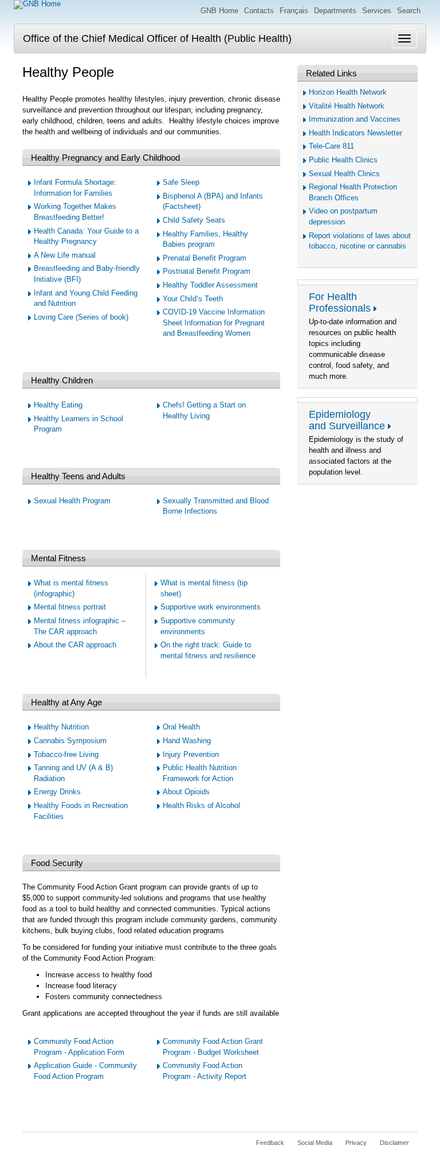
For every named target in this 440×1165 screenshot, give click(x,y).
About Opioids (186, 791)
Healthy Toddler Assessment (210, 285)
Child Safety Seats (194, 220)
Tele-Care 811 (331, 146)
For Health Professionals (340, 302)
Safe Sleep (181, 182)
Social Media (314, 1142)
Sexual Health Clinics (344, 173)
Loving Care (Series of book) (81, 317)
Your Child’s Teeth (193, 298)
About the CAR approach (75, 644)
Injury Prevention (191, 754)
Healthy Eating (58, 405)
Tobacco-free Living (66, 754)
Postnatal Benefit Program (206, 271)
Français (294, 10)
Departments (335, 10)
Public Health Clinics (343, 160)
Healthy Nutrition (61, 727)
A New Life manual (65, 255)
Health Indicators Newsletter (355, 133)
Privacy (356, 1142)
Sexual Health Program (72, 500)
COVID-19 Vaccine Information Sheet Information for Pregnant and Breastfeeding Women (214, 322)
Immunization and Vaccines (354, 119)
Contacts (259, 10)
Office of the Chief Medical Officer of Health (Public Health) (157, 38)
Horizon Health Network (348, 92)
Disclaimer (394, 1142)
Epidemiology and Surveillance (347, 420)
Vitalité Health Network (346, 106)
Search (409, 10)
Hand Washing (187, 740)
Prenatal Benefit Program (204, 258)
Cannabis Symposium (70, 740)
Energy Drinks (57, 791)
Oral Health (181, 727)
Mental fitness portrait (70, 607)
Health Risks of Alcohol (201, 805)
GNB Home (219, 10)
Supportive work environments (210, 607)
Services (376, 10)
